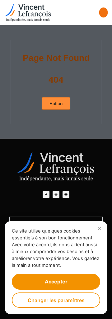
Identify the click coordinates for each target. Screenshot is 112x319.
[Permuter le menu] (103, 12)
